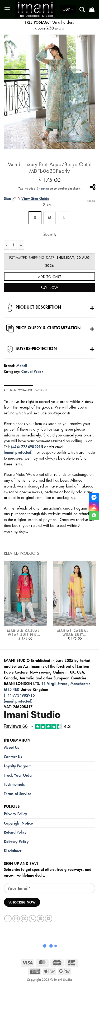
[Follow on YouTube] (48, 919)
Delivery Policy (16, 841)
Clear (91, 201)
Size (47, 205)
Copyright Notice (18, 823)
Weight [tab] (41, 390)
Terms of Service (17, 793)
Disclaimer (12, 851)
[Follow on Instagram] (16, 919)
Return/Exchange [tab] (18, 390)
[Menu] (7, 9)
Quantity (50, 234)
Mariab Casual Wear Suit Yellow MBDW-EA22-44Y (72, 633)
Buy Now (49, 287)
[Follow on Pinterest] (40, 919)
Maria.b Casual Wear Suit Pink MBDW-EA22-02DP (23, 633)
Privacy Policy (15, 814)
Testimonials (14, 784)
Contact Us (13, 756)
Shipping (43, 188)
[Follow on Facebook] (8, 919)
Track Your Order (18, 775)
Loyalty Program (17, 766)
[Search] (82, 9)
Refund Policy (15, 832)
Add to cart (49, 276)
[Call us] (32, 919)
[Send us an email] (24, 919)
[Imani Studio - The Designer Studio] (35, 9)
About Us (11, 747)
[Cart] (92, 9)
